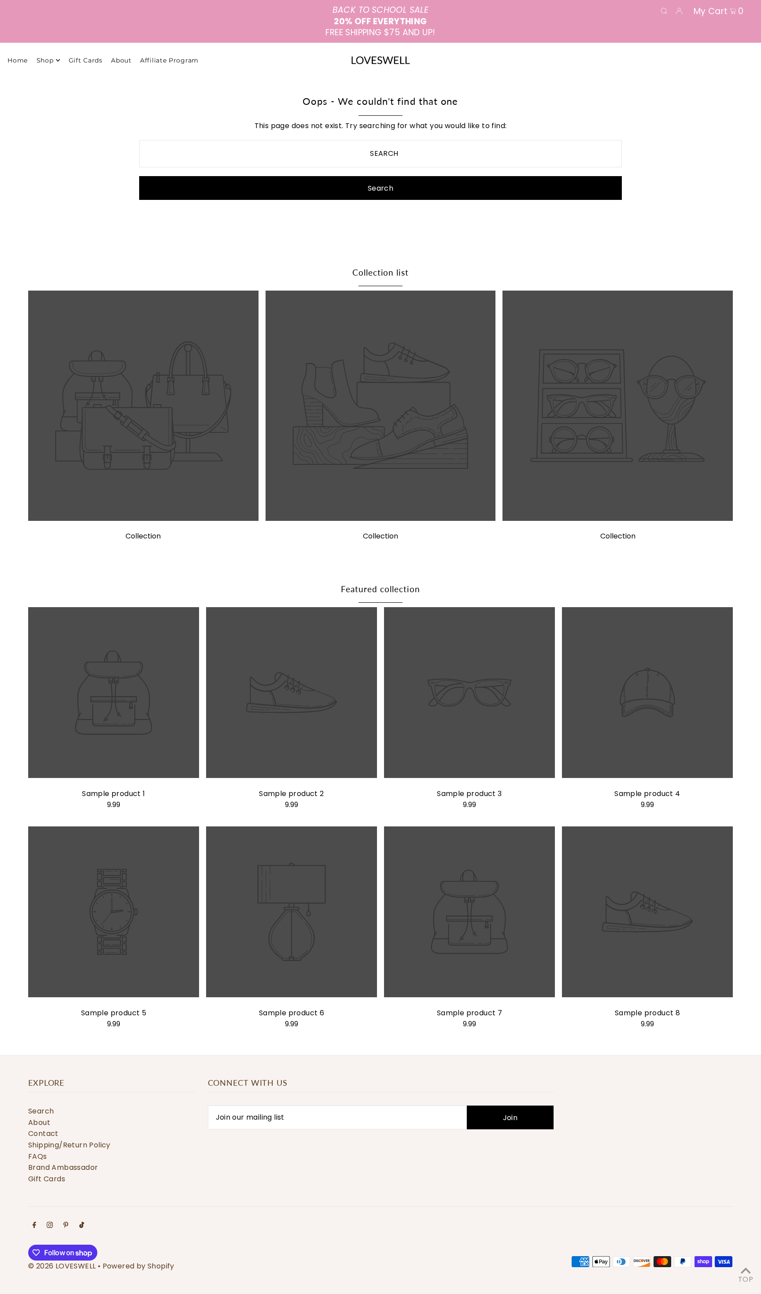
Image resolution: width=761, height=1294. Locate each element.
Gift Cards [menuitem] (86, 60)
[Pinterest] (65, 1225)
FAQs (37, 1156)
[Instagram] (50, 1225)
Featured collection (380, 589)
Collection (143, 536)
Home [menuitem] (17, 60)
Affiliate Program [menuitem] (169, 60)
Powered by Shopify (138, 1266)
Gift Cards (46, 1179)
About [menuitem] (121, 60)
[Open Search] (664, 10)
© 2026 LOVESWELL (62, 1266)
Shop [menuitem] (45, 60)
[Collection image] (143, 518)
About (39, 1122)
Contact (43, 1133)
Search (41, 1111)
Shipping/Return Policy (69, 1145)
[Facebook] (34, 1225)
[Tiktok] (81, 1225)
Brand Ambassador (63, 1167)
